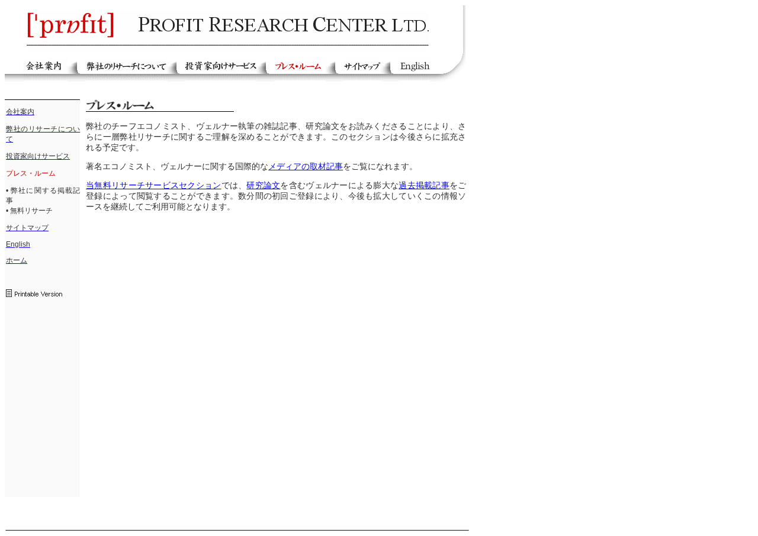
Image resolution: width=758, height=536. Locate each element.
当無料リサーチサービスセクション (153, 185)
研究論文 (263, 185)
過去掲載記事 (424, 185)
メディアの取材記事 (305, 166)
